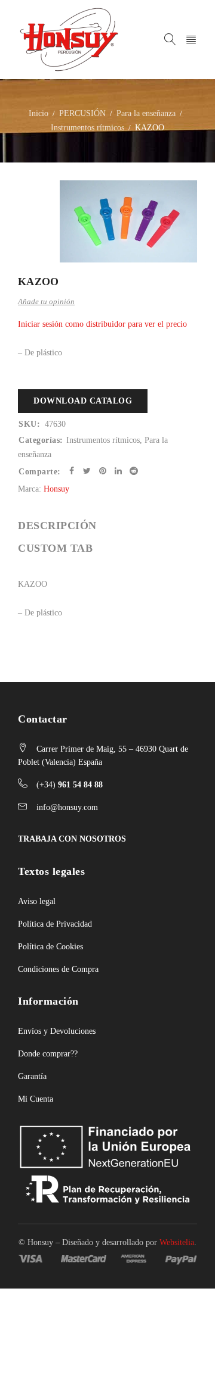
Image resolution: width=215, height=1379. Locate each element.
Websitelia (176, 1242)
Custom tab (55, 548)
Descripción (57, 525)
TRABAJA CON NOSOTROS (72, 838)
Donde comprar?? (48, 1053)
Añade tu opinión (46, 301)
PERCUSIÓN (82, 113)
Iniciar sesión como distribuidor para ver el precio (102, 324)
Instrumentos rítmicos (87, 127)
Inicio (38, 113)
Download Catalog (82, 400)
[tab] (57, 525)
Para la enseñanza (146, 113)
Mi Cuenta (35, 1099)
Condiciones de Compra (58, 969)
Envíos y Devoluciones (57, 1031)
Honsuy (56, 488)
